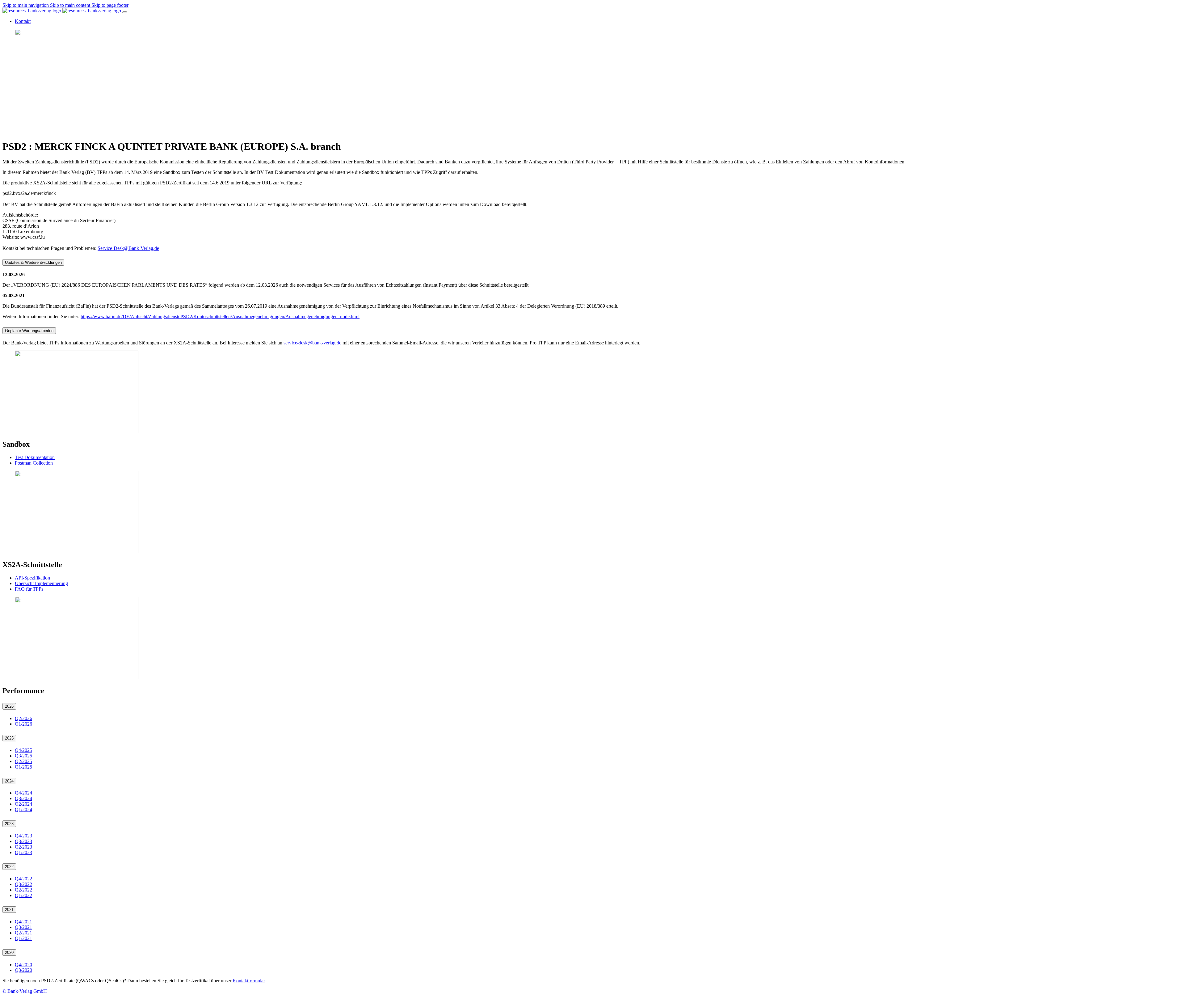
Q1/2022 (23, 895)
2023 (9, 823)
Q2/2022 (23, 889)
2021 (9, 909)
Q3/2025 (23, 755)
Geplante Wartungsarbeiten (29, 330)
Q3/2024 (23, 798)
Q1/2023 (23, 852)
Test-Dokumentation (35, 457)
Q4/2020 (23, 964)
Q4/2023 (23, 835)
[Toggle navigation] (124, 12)
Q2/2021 (23, 932)
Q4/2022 (23, 878)
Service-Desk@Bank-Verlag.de (128, 248)
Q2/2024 (23, 804)
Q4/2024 (23, 792)
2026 (9, 706)
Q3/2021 (23, 927)
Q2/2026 (23, 718)
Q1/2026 (23, 724)
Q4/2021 (23, 921)
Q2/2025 (23, 761)
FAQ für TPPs (29, 589)
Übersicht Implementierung (41, 583)
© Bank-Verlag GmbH (24, 991)
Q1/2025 (23, 766)
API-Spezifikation (32, 577)
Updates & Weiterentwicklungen (33, 262)
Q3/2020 (23, 970)
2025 (9, 738)
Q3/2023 (23, 841)
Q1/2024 (23, 809)
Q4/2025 (23, 750)
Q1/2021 (23, 938)
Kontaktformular (249, 980)
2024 (9, 781)
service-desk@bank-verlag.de (312, 342)
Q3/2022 (23, 884)
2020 (9, 952)
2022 (9, 866)
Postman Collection (34, 463)
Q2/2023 (23, 846)
